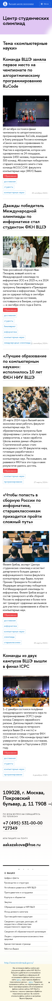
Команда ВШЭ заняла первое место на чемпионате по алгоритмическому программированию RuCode (24, 72)
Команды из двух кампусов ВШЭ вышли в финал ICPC (25, 660)
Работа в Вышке (11, 948)
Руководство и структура (16, 882)
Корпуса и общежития (14, 897)
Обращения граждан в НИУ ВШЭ (19, 906)
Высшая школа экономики (21, 3)
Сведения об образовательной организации (25, 931)
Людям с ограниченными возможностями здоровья (23, 937)
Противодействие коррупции (18, 916)
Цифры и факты (11, 877)
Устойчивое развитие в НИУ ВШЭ (20, 887)
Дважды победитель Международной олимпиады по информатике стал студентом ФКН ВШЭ (24, 216)
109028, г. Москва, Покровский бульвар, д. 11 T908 (24, 798)
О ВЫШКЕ (9, 873)
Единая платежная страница (17, 944)
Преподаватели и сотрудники (18, 892)
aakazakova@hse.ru (22, 844)
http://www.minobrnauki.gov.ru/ (19, 962)
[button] (19, 869)
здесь (19, 980)
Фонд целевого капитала (16, 911)
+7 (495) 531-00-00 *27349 (23, 825)
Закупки (8, 902)
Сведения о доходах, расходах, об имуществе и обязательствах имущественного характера (20, 924)
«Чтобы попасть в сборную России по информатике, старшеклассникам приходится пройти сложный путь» (22, 508)
